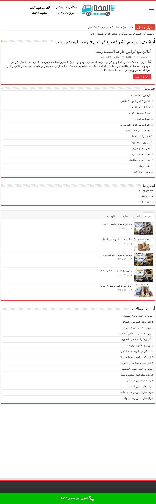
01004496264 (146, 201)
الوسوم (111, 216)
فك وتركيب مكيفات (140, 136)
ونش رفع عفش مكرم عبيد (139, 345)
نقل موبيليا (144, 166)
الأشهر (136, 216)
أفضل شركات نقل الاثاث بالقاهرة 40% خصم (111, 27)
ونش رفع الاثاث (142, 171)
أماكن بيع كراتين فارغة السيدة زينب (123, 51)
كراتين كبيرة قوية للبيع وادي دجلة (136, 357)
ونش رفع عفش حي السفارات (117, 254)
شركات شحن (143, 118)
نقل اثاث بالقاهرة (141, 154)
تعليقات (124, 216)
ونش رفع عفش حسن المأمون (137, 368)
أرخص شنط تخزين (140, 95)
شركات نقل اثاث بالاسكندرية (135, 124)
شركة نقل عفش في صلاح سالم (137, 392)
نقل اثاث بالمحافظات (139, 160)
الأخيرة (148, 216)
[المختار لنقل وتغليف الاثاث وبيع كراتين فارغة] (78, 9)
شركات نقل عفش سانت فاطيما (136, 374)
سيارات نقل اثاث (141, 107)
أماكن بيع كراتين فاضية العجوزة (116, 285)
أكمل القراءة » (142, 77)
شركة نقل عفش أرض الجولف (137, 398)
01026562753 (146, 196)
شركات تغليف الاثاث (139, 113)
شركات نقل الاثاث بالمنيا (137, 130)
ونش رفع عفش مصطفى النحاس (115, 270)
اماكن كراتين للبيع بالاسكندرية (134, 101)
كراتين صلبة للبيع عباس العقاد (117, 239)
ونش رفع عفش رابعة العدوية (117, 224)
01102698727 (146, 191)
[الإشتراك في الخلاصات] (2, 41)
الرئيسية (150, 33)
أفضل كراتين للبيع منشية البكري (137, 351)
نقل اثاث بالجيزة (141, 148)
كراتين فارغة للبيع (121, 57)
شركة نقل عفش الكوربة (140, 386)
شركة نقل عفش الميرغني (139, 380)
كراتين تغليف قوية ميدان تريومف (136, 363)
